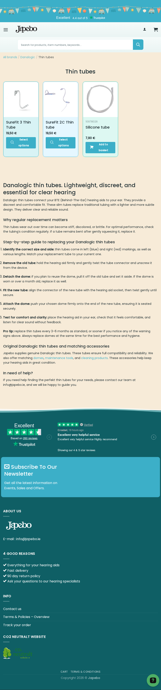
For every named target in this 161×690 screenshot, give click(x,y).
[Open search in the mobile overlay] (80, 44)
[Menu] (5, 29)
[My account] (144, 29)
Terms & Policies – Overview (26, 616)
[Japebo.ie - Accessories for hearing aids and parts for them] (26, 29)
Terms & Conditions (85, 671)
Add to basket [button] (103, 147)
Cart (64, 671)
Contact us (12, 608)
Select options (23, 142)
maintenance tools (59, 358)
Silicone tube (98, 127)
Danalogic (27, 57)
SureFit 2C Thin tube (60, 125)
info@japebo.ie (28, 539)
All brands (10, 57)
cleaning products (94, 358)
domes (38, 358)
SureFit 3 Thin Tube (18, 125)
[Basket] (156, 29)
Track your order (17, 625)
